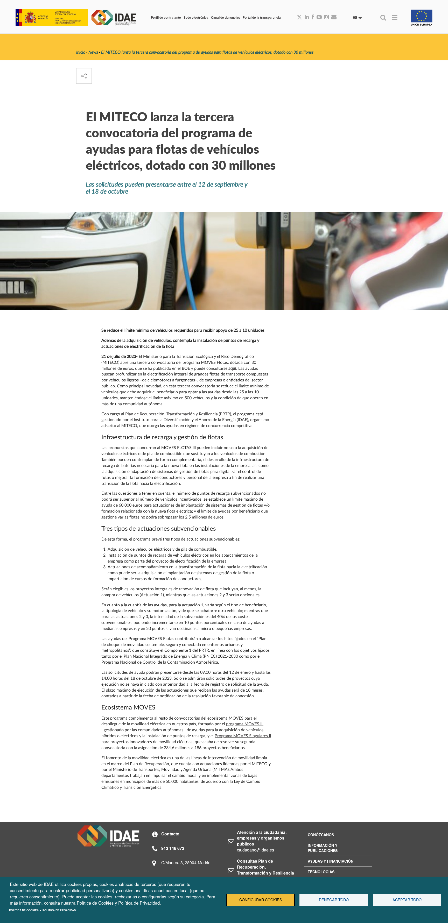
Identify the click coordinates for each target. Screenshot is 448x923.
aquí (232, 368)
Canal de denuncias (225, 17)
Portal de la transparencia (262, 17)
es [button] (355, 17)
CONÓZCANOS (321, 834)
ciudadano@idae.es (255, 850)
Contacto (170, 834)
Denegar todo (334, 899)
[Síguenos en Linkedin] (307, 17)
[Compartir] (84, 76)
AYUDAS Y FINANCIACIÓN (330, 861)
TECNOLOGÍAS (321, 871)
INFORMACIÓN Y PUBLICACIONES (323, 848)
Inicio (80, 52)
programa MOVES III (244, 724)
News (93, 52)
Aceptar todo (407, 899)
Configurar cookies (260, 899)
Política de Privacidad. (59, 910)
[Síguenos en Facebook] (313, 17)
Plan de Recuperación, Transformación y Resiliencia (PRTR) (178, 414)
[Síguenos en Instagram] (326, 17)
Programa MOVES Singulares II (243, 736)
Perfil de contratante (166, 17)
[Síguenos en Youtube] (319, 17)
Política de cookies (24, 910)
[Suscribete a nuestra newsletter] (334, 17)
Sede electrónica (196, 17)
